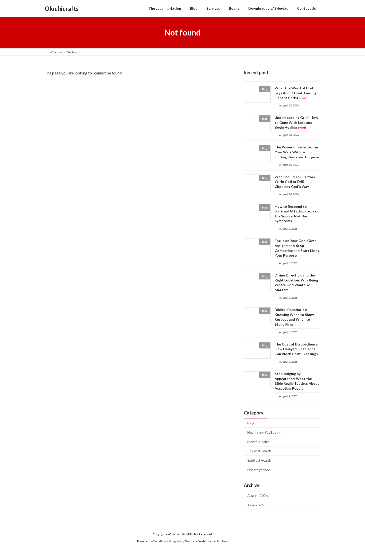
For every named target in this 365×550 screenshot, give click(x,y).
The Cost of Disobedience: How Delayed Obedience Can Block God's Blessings (297, 349)
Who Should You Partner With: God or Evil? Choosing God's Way (295, 182)
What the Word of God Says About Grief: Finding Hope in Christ (295, 93)
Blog (250, 423)
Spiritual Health (259, 460)
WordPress (161, 541)
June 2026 (255, 505)
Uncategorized (258, 470)
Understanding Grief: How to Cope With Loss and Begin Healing (296, 122)
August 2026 (257, 496)
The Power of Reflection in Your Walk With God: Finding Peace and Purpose (297, 152)
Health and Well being (264, 432)
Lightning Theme (183, 541)
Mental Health (258, 442)
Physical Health (259, 451)
